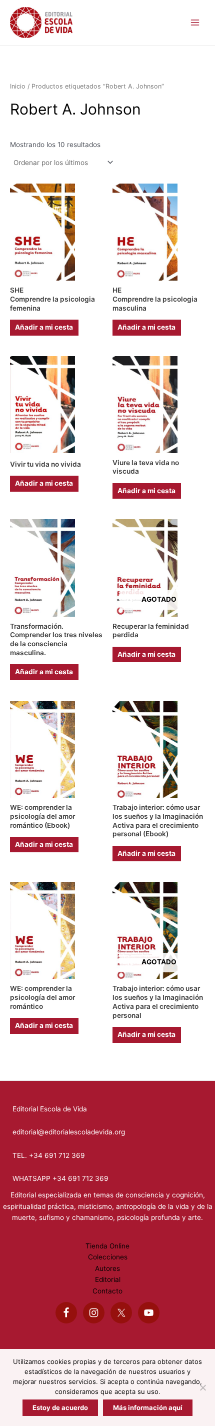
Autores (107, 1268)
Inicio (18, 86)
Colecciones (108, 1257)
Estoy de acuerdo (60, 1407)
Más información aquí (147, 1407)
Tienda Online (108, 1246)
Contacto (107, 1291)
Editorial (107, 1279)
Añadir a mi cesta (44, 327)
